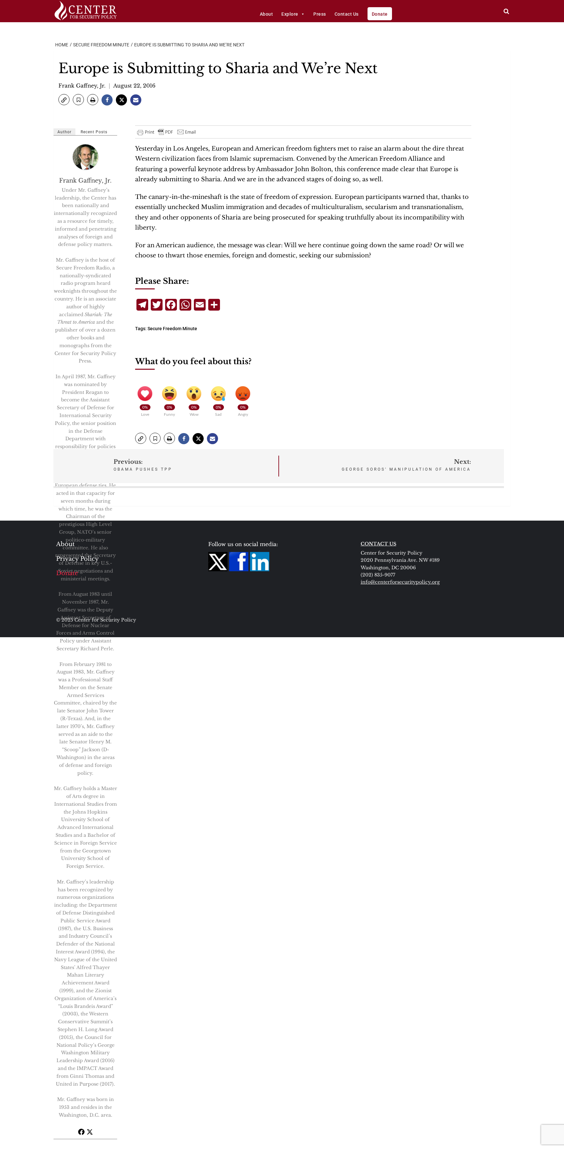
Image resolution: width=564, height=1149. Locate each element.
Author (64, 132)
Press (319, 14)
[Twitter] (90, 1132)
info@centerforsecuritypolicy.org (400, 582)
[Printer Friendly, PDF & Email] (166, 132)
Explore (289, 14)
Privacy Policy (77, 558)
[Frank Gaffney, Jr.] (86, 157)
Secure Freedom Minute (172, 328)
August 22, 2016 (134, 85)
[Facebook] (81, 1132)
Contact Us (347, 14)
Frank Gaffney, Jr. (81, 85)
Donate (380, 14)
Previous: (143, 465)
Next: (406, 465)
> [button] (506, 11)
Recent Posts (94, 132)
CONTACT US (378, 544)
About (266, 14)
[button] (64, 99)
